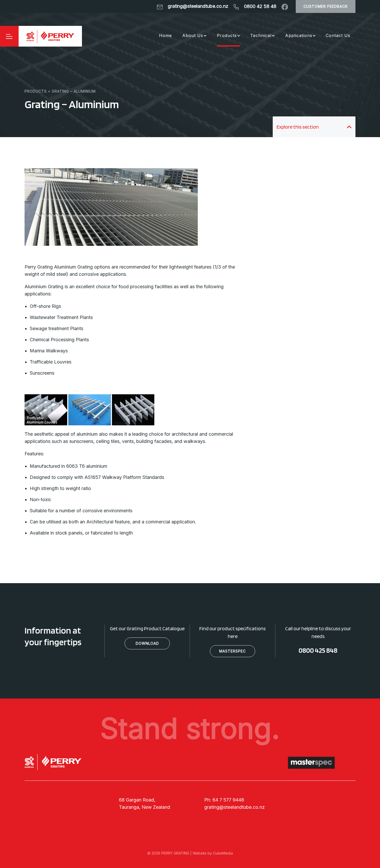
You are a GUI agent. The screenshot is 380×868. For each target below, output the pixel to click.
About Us (192, 35)
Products (227, 35)
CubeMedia (223, 853)
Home (165, 35)
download (147, 643)
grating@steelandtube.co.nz (234, 807)
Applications (298, 35)
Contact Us (338, 35)
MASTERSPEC (232, 651)
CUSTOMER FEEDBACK (325, 6)
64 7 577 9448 (228, 800)
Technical (260, 35)
